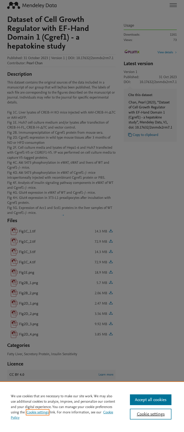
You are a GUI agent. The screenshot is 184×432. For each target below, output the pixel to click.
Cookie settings (37, 412)
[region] (92, 406)
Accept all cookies (150, 400)
